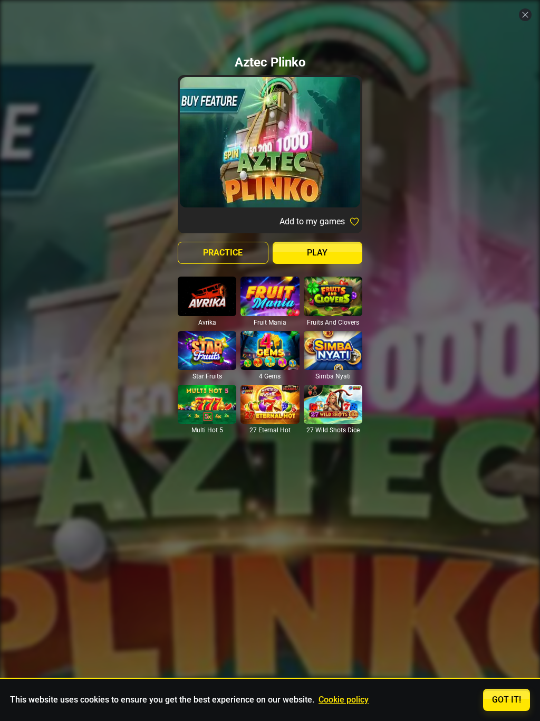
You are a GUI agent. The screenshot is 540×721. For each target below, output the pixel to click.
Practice (223, 253)
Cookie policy (344, 700)
